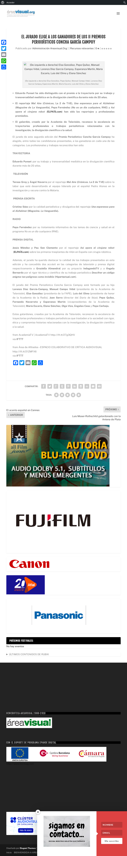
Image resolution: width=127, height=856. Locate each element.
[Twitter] (4, 48)
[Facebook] (4, 42)
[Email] (4, 55)
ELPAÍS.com (54, 111)
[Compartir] (4, 67)
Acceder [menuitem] (11, 2)
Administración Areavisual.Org (49, 48)
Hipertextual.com (65, 276)
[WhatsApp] (4, 61)
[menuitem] (2, 2)
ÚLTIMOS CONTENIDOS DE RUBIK (29, 654)
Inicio (9, 852)
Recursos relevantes (82, 48)
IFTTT (19, 339)
